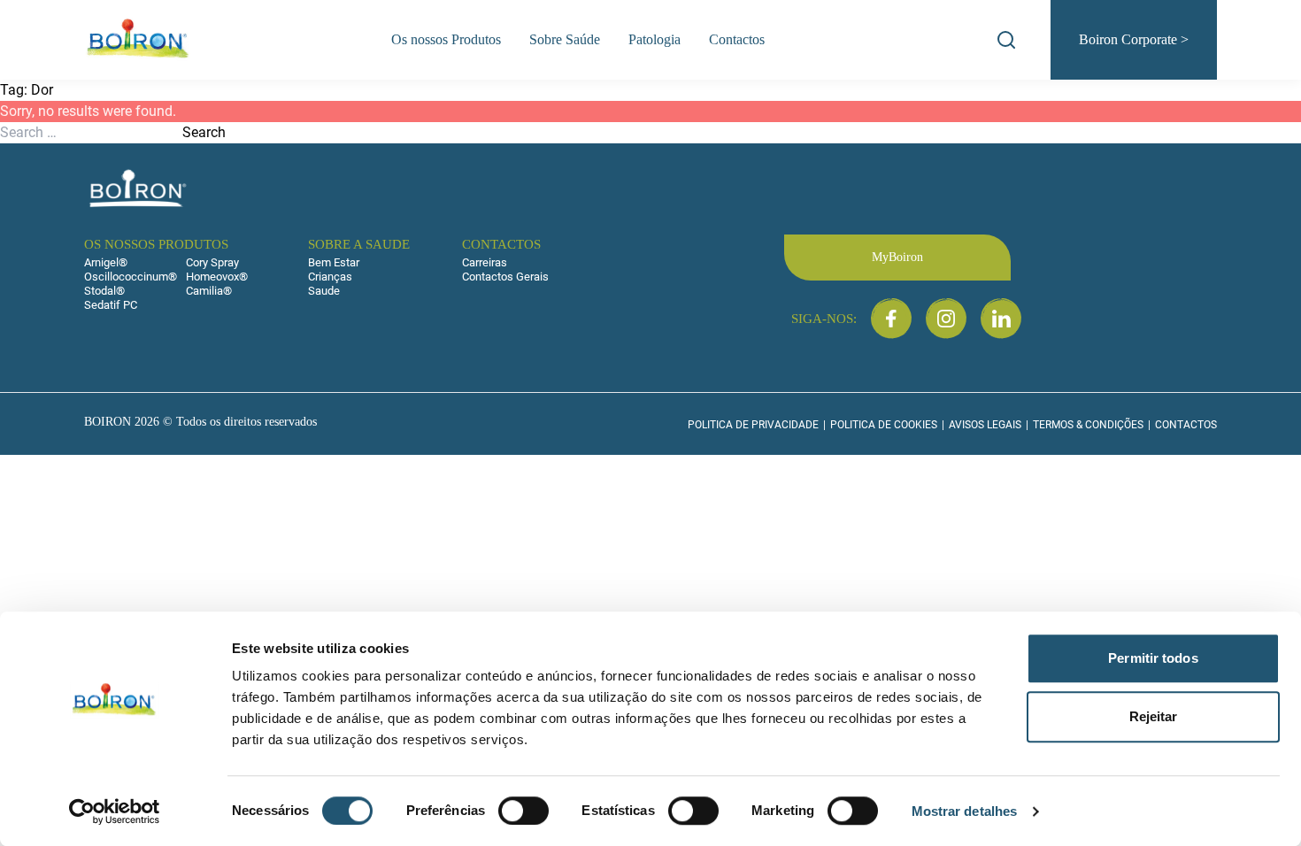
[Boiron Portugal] (139, 40)
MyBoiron (897, 257)
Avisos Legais (985, 425)
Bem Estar (333, 262)
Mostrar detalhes (965, 811)
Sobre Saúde (564, 39)
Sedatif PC (110, 304)
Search (204, 132)
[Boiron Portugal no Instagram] (946, 318)
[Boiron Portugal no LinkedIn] (1001, 318)
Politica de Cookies (883, 425)
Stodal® (104, 290)
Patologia (654, 39)
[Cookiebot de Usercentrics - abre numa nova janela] (114, 811)
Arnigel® (105, 262)
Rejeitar (1153, 716)
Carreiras (484, 262)
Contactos (737, 39)
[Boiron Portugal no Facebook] (891, 318)
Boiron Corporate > (1134, 39)
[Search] (1006, 40)
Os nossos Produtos (446, 39)
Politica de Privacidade (753, 425)
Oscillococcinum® (130, 276)
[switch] (523, 810)
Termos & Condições (1088, 425)
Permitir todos (1152, 657)
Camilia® (209, 290)
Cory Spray (212, 262)
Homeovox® (217, 276)
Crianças (330, 276)
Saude (324, 290)
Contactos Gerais (505, 276)
